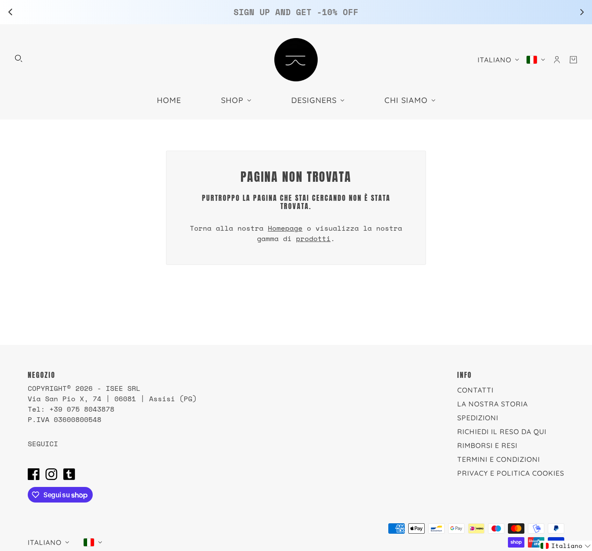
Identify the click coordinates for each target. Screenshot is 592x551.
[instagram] (51, 473)
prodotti (313, 238)
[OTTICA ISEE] (296, 59)
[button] (566, 546)
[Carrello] (573, 59)
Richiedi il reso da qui (501, 431)
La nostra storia (492, 404)
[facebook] (33, 473)
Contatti (475, 390)
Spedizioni (477, 417)
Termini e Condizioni (498, 459)
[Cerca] (18, 58)
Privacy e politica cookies (510, 473)
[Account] (557, 59)
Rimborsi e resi (487, 445)
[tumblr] (69, 473)
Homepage (285, 228)
